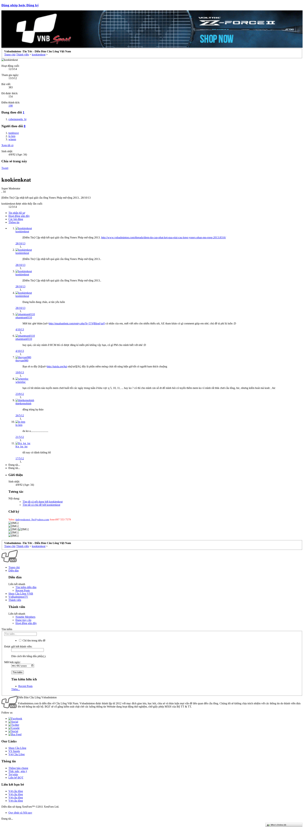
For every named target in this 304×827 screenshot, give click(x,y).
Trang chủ (14, 567)
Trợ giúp (13, 774)
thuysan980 (21, 360)
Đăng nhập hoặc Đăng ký (20, 5)
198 (10, 105)
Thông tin (13, 222)
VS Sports (14, 751)
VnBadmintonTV (18, 596)
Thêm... (15, 689)
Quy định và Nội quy (20, 812)
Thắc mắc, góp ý (17, 771)
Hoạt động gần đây (19, 215)
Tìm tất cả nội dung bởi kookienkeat (43, 501)
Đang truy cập (23, 620)
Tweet (4, 168)
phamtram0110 (23, 317)
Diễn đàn (13, 570)
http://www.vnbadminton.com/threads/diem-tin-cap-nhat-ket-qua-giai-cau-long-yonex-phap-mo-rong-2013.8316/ (163, 237)
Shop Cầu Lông (17, 747)
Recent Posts (22, 590)
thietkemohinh (23, 403)
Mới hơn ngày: (12, 662)
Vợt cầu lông (15, 791)
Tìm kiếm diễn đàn (25, 587)
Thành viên (14, 599)
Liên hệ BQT (15, 777)
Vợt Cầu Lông (16, 754)
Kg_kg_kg (21, 446)
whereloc (20, 381)
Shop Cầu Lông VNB (20, 593)
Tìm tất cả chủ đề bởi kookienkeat (41, 504)
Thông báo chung (18, 768)
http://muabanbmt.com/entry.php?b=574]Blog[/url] (77, 323)
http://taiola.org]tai (57, 366)
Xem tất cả (7, 145)
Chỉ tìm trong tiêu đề (33, 640)
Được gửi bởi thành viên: (18, 646)
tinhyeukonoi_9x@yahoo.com (32, 519)
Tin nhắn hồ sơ (16, 212)
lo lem (18, 424)
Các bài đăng (15, 219)
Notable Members (25, 616)
